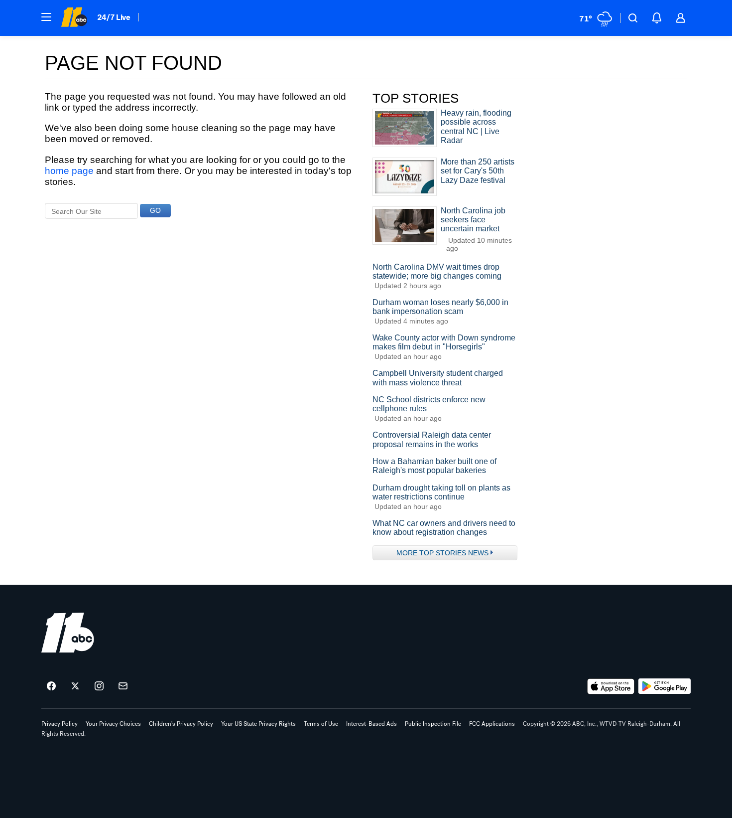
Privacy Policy (59, 724)
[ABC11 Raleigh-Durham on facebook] (51, 686)
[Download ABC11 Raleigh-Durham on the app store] (611, 686)
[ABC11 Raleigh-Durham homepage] (74, 18)
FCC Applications (492, 724)
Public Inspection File (433, 724)
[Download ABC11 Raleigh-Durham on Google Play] (664, 686)
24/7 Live (113, 17)
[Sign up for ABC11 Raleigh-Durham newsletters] (123, 686)
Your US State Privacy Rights (258, 724)
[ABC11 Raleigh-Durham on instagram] (99, 686)
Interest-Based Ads (371, 724)
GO (155, 210)
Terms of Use (321, 724)
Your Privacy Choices (113, 724)
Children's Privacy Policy (181, 724)
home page (69, 170)
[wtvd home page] (67, 633)
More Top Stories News (442, 553)
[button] (46, 17)
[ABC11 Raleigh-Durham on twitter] (75, 686)
